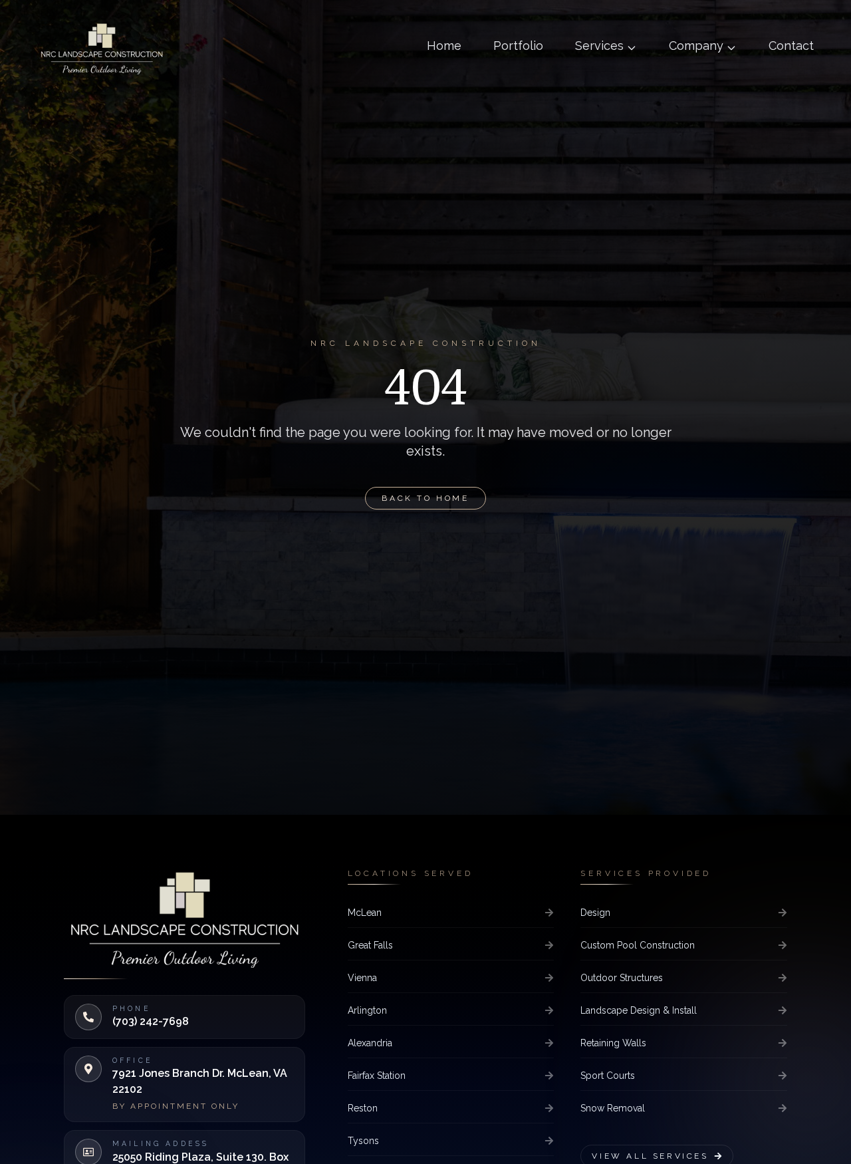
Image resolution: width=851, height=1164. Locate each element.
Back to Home (425, 498)
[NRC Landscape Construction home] (101, 47)
